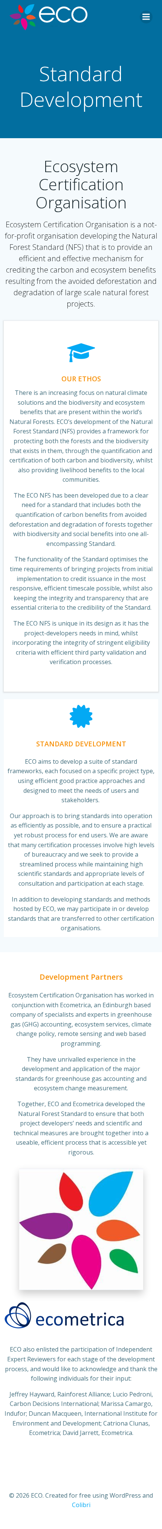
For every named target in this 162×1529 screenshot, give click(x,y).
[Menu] (146, 17)
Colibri (81, 1505)
